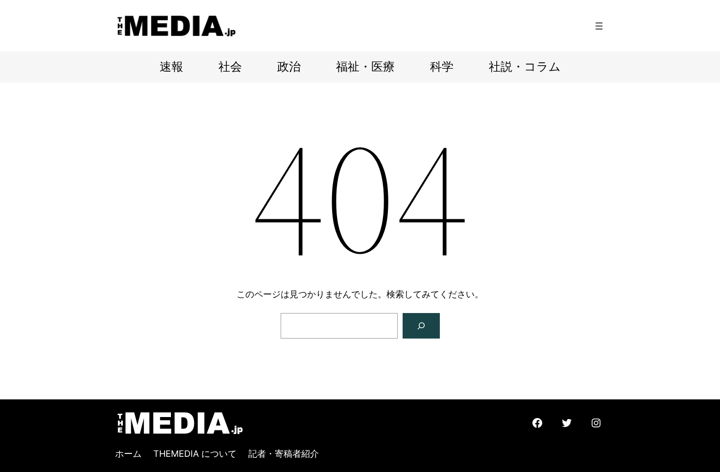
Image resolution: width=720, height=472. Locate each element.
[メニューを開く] (599, 26)
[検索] (421, 326)
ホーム (128, 453)
